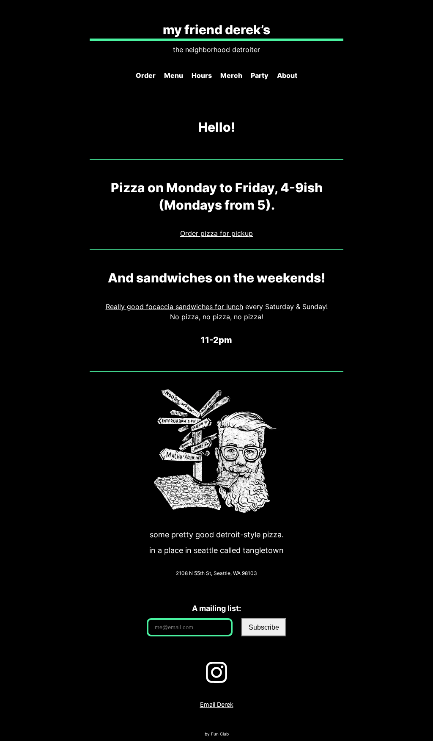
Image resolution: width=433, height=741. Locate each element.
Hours (202, 75)
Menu (173, 75)
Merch (231, 75)
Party (260, 75)
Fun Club (220, 733)
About (287, 75)
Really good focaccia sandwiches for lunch (174, 306)
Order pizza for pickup (216, 233)
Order (146, 75)
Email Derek (216, 704)
